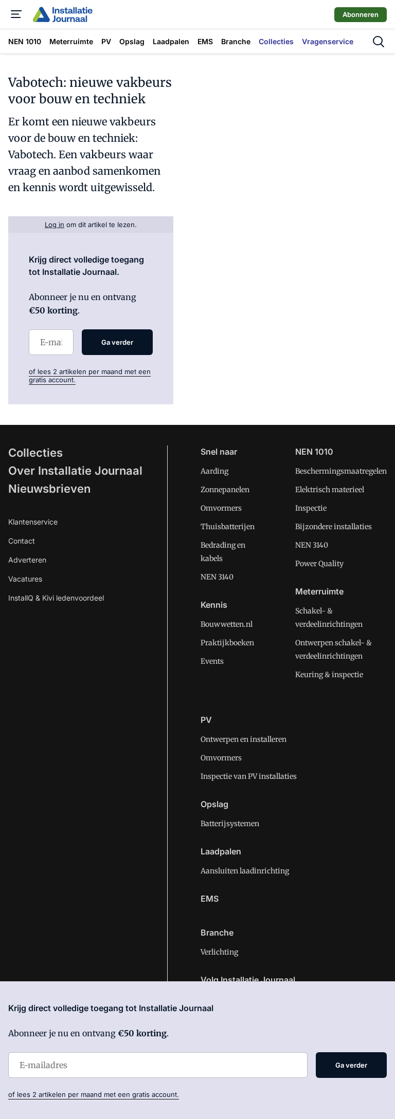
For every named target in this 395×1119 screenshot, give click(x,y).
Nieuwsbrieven (49, 488)
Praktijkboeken (227, 642)
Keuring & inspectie (329, 674)
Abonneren (361, 14)
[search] (378, 41)
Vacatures (25, 578)
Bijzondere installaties (333, 526)
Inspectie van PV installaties (249, 776)
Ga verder (117, 342)
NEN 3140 (217, 577)
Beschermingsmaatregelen (341, 471)
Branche (217, 932)
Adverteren (27, 559)
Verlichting (219, 952)
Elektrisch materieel (329, 489)
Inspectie (311, 508)
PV (206, 720)
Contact (21, 540)
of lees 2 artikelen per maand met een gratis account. (93, 1094)
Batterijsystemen (230, 823)
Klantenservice (33, 521)
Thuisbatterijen (228, 526)
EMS (210, 898)
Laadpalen (221, 851)
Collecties (35, 452)
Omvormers (221, 508)
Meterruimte (319, 591)
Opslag (214, 804)
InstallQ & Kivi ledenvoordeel (56, 597)
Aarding (214, 471)
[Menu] (16, 14)
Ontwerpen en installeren (243, 739)
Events (212, 661)
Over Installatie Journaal (75, 470)
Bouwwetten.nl (227, 624)
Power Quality (319, 563)
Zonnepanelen (225, 489)
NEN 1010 (314, 451)
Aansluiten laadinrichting (245, 870)
